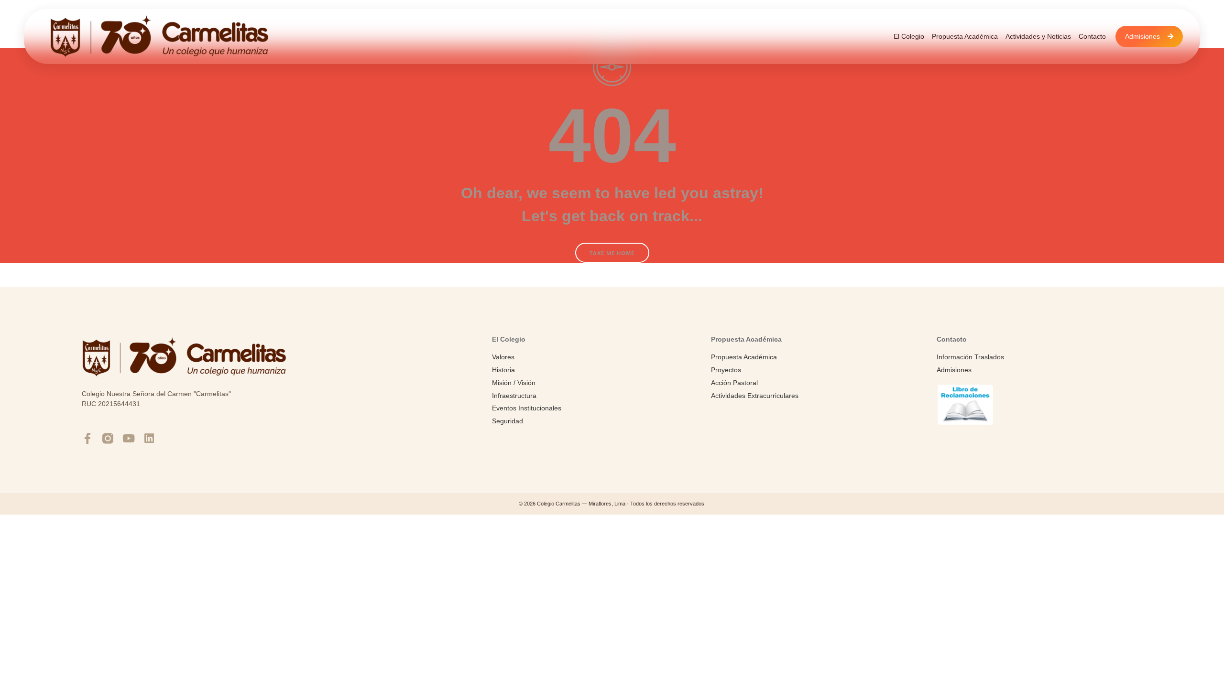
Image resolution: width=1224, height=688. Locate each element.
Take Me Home (612, 253)
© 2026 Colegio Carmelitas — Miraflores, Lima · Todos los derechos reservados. (612, 503)
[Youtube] (128, 438)
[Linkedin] (148, 438)
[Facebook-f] (87, 438)
